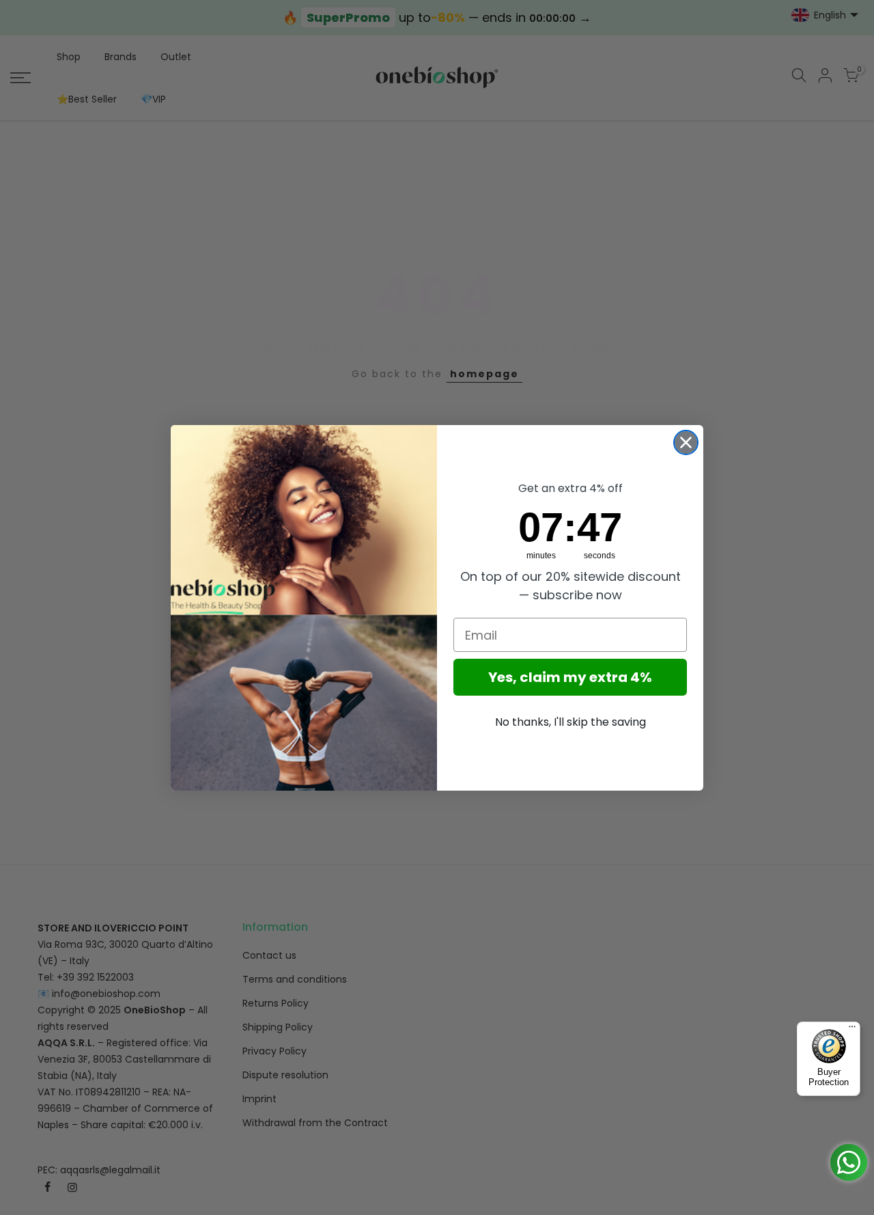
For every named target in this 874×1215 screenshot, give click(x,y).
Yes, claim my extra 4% (570, 677)
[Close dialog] (686, 442)
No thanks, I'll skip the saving (570, 722)
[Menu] (852, 1030)
